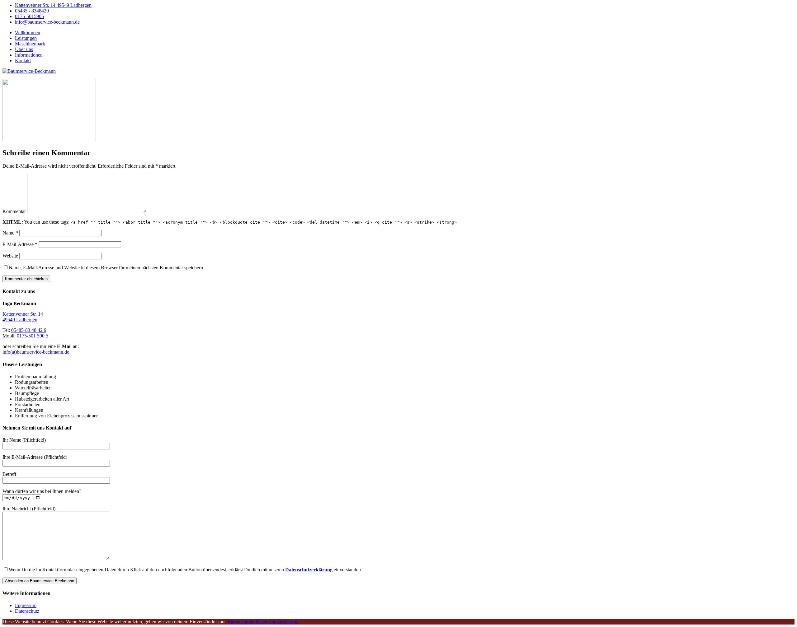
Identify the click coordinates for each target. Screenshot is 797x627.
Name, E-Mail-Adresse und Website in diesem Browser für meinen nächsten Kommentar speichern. (106, 267)
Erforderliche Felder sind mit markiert (88, 166)
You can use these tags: (229, 222)
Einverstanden (242, 621)
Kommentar (14, 211)
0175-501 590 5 (32, 335)
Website (10, 255)
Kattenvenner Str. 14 (22, 314)
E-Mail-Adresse (19, 244)
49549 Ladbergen (19, 319)
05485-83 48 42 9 (28, 330)
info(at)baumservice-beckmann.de (35, 352)
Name (10, 232)
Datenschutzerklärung (277, 621)
